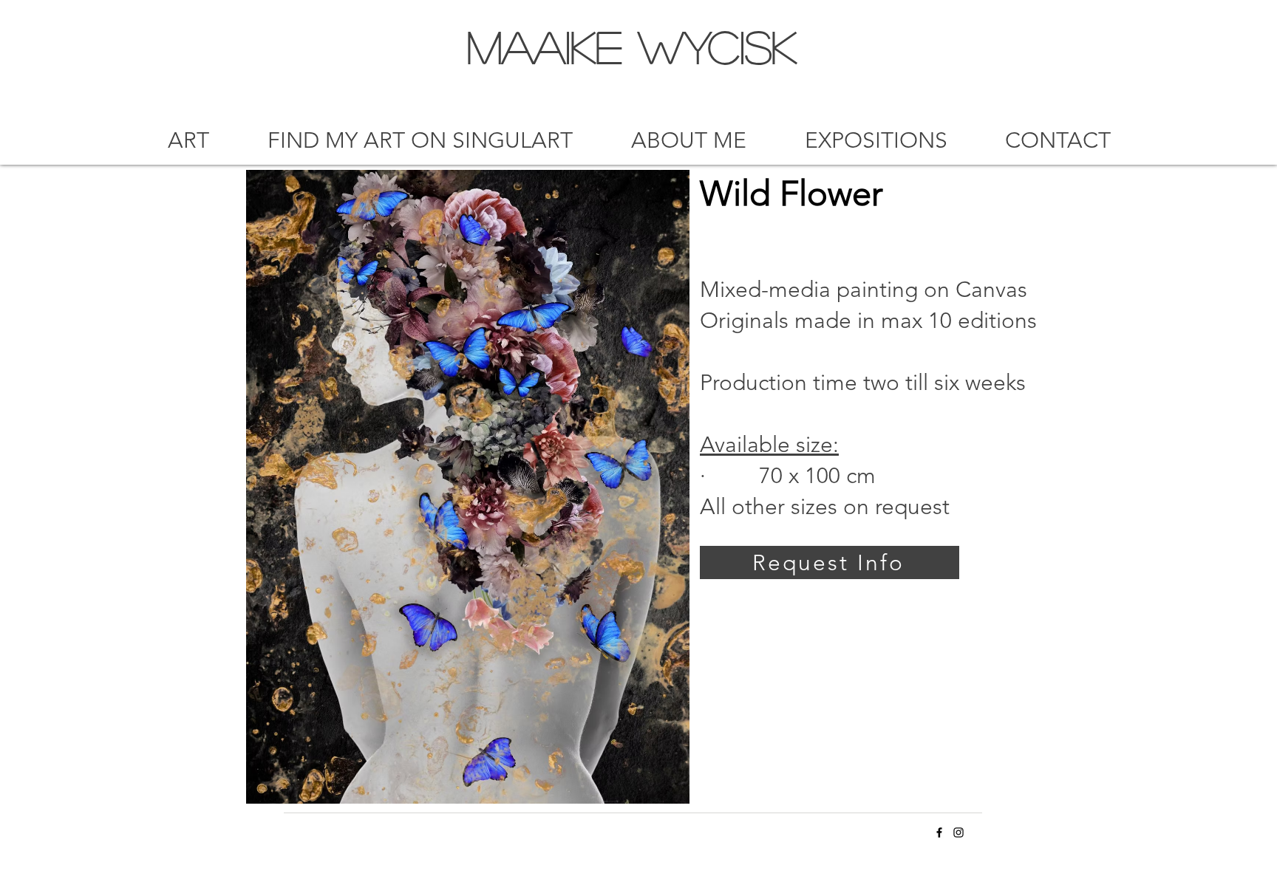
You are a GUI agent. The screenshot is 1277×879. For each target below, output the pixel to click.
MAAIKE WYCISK (632, 46)
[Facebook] (939, 832)
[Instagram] (958, 832)
